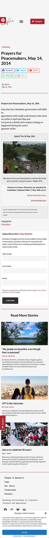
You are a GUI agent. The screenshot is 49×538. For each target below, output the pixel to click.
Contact (9, 494)
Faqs (7, 482)
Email (4, 278)
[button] (45, 513)
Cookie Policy (17, 536)
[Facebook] (5, 510)
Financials (10, 490)
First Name (7, 254)
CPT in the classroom (12, 403)
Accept (24, 532)
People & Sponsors (14, 477)
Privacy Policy (41, 290)
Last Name (6, 266)
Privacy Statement (29, 536)
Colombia (6, 47)
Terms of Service (10, 292)
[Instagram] (12, 510)
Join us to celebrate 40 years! (17, 449)
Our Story (10, 486)
